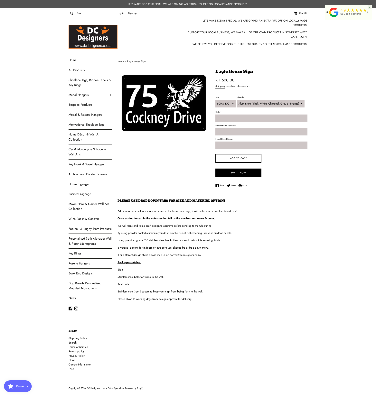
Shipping (220, 86)
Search (73, 343)
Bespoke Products (80, 104)
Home (72, 60)
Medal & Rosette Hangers (85, 114)
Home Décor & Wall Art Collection (84, 137)
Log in (121, 13)
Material (240, 97)
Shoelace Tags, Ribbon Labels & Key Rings (90, 82)
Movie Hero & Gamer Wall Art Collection (89, 206)
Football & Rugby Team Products (90, 228)
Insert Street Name (224, 139)
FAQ (71, 369)
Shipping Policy (78, 338)
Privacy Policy (77, 356)
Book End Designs (80, 273)
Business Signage (80, 194)
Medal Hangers (90, 95)
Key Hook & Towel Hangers (86, 164)
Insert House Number (225, 125)
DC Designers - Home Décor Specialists (105, 388)
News (72, 298)
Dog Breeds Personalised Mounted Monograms (85, 285)
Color (218, 112)
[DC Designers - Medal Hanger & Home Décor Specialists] (334, 17)
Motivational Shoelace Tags (86, 124)
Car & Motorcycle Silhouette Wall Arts (87, 152)
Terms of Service (78, 347)
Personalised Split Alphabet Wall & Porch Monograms (90, 241)
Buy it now (238, 172)
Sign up (132, 13)
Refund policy (76, 351)
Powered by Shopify (134, 388)
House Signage (79, 184)
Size (217, 97)
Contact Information (80, 364)
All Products (77, 70)
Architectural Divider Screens (88, 174)
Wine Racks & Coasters (84, 218)
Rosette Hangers (79, 263)
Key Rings (75, 253)
